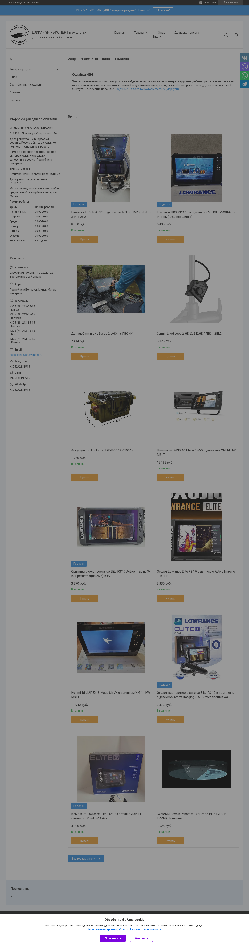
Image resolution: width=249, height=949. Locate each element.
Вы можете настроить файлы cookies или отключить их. (123, 929)
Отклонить (141, 938)
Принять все (113, 938)
